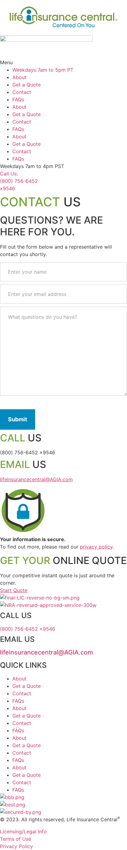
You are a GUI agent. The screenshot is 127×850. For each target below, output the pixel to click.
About (19, 77)
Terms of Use (15, 839)
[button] (63, 62)
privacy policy (96, 547)
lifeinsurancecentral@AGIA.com (36, 479)
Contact (21, 92)
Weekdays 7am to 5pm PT (42, 70)
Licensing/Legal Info (23, 831)
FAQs (18, 99)
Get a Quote (26, 85)
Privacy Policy (16, 846)
